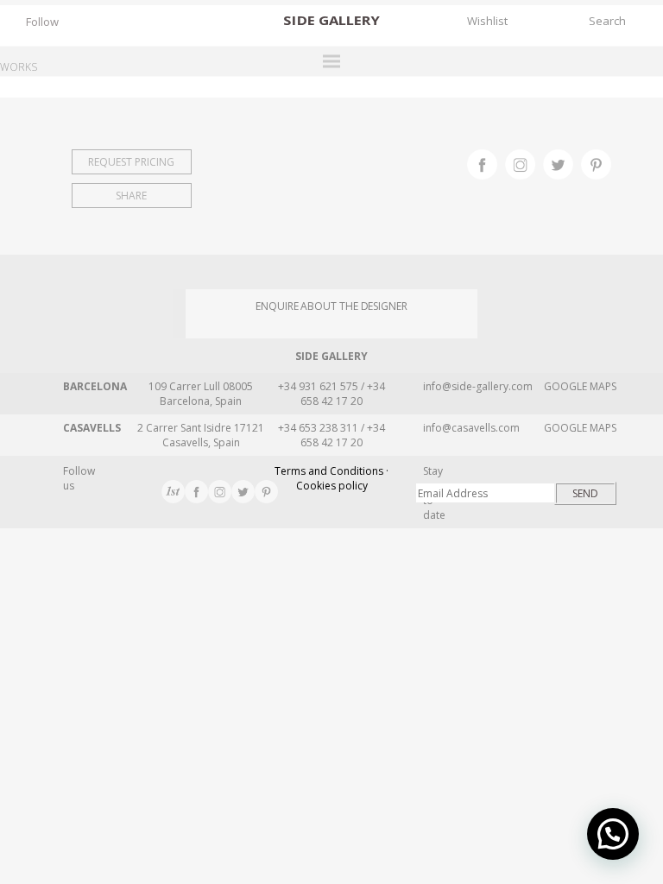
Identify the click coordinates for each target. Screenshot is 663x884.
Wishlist (487, 20)
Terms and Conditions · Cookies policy (331, 478)
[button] (613, 834)
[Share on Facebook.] (486, 162)
